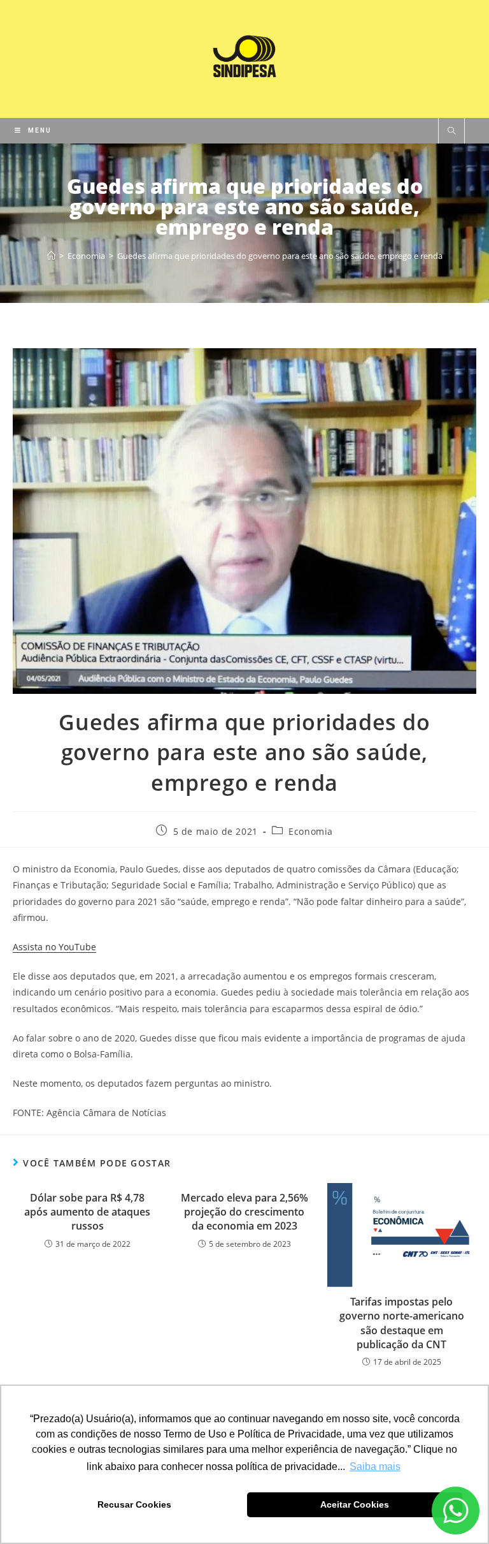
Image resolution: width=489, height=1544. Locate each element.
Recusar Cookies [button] (134, 1504)
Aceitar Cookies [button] (354, 1504)
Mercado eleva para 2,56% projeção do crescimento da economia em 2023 (244, 1212)
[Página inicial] (51, 255)
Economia (310, 831)
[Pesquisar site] (451, 131)
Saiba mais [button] (375, 1466)
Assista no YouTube (54, 947)
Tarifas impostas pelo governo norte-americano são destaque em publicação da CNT (401, 1323)
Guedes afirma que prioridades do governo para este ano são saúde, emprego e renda (280, 255)
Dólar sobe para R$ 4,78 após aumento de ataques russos (87, 1212)
